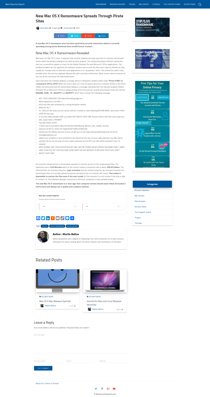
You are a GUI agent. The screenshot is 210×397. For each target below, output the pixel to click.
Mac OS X (44, 226)
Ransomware (101, 4)
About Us (40, 383)
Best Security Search (15, 4)
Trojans (132, 4)
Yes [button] (59, 206)
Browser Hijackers (117, 4)
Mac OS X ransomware (57, 226)
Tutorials (156, 4)
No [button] (102, 206)
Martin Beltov (44, 28)
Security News (189, 4)
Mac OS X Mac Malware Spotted (55, 301)
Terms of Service (52, 383)
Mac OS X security (72, 226)
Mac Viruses (144, 4)
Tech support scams (172, 4)
